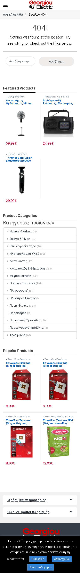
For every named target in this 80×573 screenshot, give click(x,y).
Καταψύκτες (18, 261)
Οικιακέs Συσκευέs (22, 283)
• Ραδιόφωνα (50, 96)
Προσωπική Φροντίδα (25, 320)
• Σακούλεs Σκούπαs (18, 359)
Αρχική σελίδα (13, 14)
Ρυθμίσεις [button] (38, 559)
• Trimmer (21, 154)
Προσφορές (18, 313)
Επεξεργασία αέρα (23, 246)
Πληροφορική (19, 290)
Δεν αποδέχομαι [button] (40, 567)
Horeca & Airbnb (21, 231)
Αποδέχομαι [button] (62, 559)
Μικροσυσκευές (20, 275)
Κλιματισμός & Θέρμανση (27, 268)
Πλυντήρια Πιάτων (23, 298)
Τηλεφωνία (17, 335)
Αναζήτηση (56, 61)
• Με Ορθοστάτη (15, 96)
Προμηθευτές (19, 305)
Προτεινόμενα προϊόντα (27, 327)
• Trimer (10, 154)
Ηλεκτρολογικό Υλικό (24, 253)
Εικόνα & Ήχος (20, 238)
